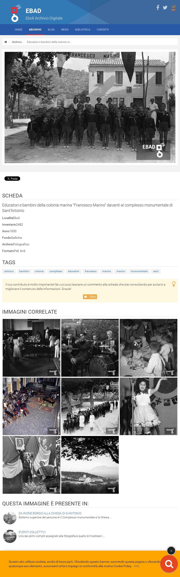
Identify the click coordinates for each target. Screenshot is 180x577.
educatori (73, 271)
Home (18, 29)
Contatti (103, 29)
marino (121, 271)
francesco (91, 271)
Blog (51, 29)
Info (136, 566)
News (64, 29)
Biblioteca (82, 29)
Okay (92, 296)
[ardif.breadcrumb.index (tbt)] (5, 41)
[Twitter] (165, 7)
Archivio (35, 29)
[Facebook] (158, 7)
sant (155, 271)
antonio (9, 271)
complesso (55, 271)
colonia (39, 271)
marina (106, 271)
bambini (24, 271)
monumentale (139, 271)
